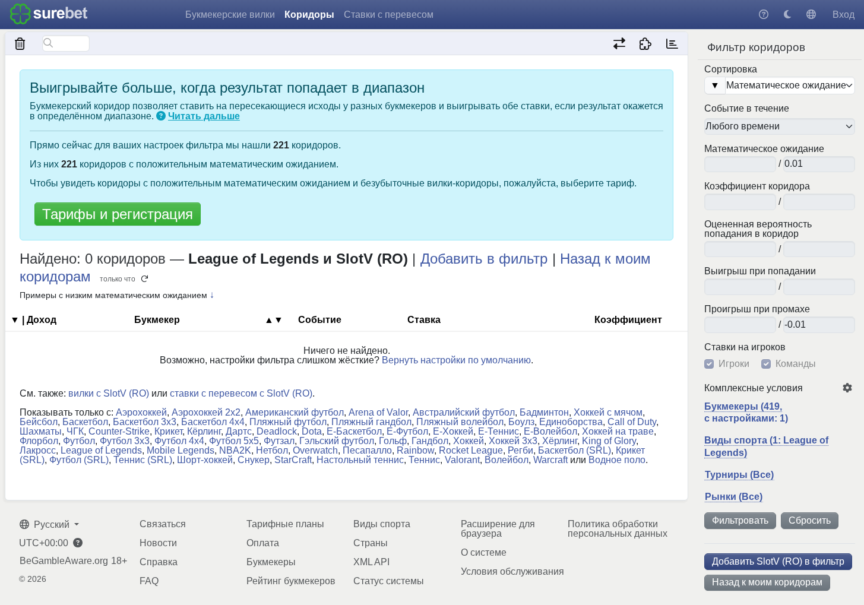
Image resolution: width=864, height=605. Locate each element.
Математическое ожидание (764, 149)
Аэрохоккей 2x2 (206, 412)
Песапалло (367, 450)
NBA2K (235, 450)
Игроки (734, 364)
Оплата (262, 543)
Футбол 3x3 (125, 441)
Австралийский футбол (464, 412)
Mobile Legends (180, 450)
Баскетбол (85, 422)
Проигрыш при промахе (757, 309)
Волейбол (506, 460)
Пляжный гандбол (371, 422)
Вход (843, 14)
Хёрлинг (559, 441)
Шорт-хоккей (205, 460)
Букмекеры (271, 562)
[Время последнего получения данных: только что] (672, 43)
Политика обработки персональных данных (617, 529)
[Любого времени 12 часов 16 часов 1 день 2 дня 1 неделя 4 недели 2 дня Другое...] (779, 126)
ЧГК (75, 431)
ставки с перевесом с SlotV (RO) (241, 393)
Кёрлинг (204, 431)
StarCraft (293, 460)
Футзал (279, 441)
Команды (796, 364)
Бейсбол (39, 422)
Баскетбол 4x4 (213, 422)
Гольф (393, 441)
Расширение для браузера (498, 529)
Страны (370, 543)
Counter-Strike (119, 431)
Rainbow (415, 450)
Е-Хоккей (453, 431)
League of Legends (101, 450)
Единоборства (571, 422)
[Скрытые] (20, 43)
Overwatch (315, 450)
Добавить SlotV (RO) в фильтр (778, 561)
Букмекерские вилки (230, 14)
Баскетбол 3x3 (144, 422)
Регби (520, 450)
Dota (312, 431)
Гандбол (430, 441)
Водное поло (616, 460)
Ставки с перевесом (388, 14)
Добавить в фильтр (483, 259)
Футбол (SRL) (79, 460)
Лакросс (38, 450)
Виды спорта (381, 524)
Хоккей (468, 441)
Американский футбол (294, 412)
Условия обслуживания (512, 571)
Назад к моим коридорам (767, 582)
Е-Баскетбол (354, 431)
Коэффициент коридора (757, 186)
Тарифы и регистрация (117, 214)
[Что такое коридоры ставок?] (161, 116)
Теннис (424, 460)
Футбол (79, 441)
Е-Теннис (498, 431)
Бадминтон (544, 412)
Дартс (239, 431)
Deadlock (277, 431)
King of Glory (609, 441)
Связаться (163, 524)
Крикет (168, 431)
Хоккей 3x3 (513, 441)
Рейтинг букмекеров (291, 581)
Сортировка (730, 69)
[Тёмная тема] (787, 14)
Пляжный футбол (288, 422)
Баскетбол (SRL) (574, 450)
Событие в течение (746, 108)
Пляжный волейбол (460, 422)
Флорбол (39, 441)
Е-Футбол (407, 431)
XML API (371, 562)
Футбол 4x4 (179, 441)
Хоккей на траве (618, 431)
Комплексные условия (753, 388)
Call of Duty (631, 422)
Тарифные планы (285, 524)
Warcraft (550, 460)
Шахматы (41, 431)
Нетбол (272, 450)
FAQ (149, 581)
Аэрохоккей (141, 412)
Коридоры (309, 14)
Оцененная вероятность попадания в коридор (758, 229)
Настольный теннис (360, 460)
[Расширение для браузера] (646, 43)
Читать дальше (204, 116)
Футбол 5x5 (234, 441)
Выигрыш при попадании (760, 271)
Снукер (254, 460)
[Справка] (763, 14)
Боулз (521, 422)
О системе (484, 552)
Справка (159, 562)
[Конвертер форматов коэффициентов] (619, 43)
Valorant (462, 460)
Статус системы (388, 581)
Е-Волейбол (550, 431)
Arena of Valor (378, 412)
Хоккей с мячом (608, 412)
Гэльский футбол (336, 441)
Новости (158, 543)
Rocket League (471, 450)
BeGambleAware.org (64, 561)
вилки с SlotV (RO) (108, 393)
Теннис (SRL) (142, 460)
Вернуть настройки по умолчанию (456, 360)
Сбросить (810, 520)
